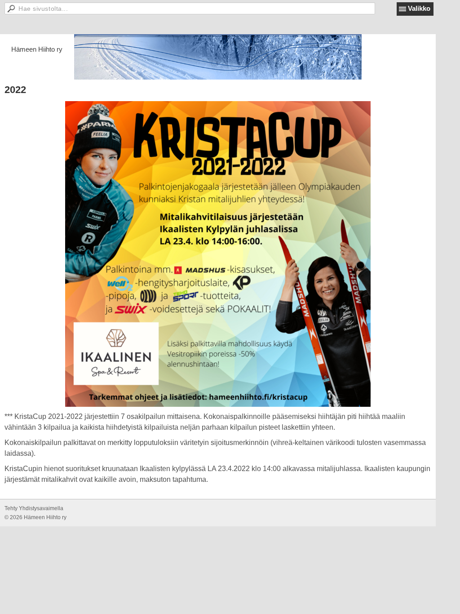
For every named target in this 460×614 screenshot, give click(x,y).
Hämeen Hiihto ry (36, 49)
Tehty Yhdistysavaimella (33, 508)
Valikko (419, 8)
